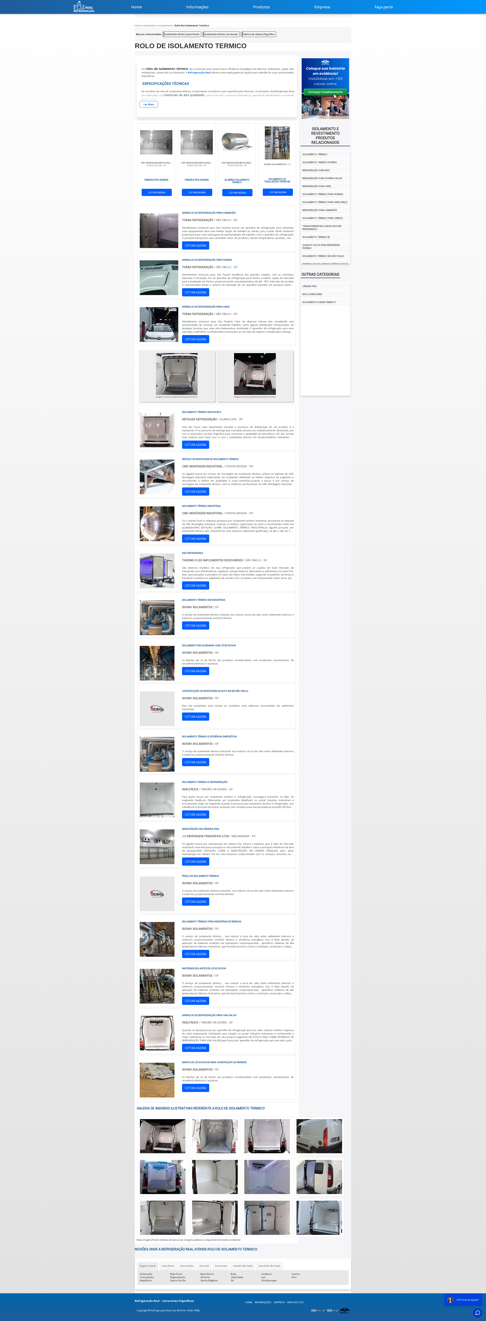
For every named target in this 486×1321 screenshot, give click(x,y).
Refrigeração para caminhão (319, 210)
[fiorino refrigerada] (267, 1177)
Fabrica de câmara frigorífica (259, 34)
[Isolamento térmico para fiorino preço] (319, 1218)
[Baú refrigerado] (157, 586)
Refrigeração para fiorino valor (322, 178)
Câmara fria (309, 286)
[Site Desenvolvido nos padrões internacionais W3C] (332, 1310)
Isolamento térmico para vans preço (325, 202)
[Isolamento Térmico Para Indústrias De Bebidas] (157, 955)
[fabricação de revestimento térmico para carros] (162, 1136)
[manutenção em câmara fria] (157, 862)
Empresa (322, 6)
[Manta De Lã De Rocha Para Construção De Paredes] (157, 1095)
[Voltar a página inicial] (83, 6)
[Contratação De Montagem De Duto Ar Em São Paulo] (157, 724)
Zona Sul (204, 1265)
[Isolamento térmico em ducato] (157, 445)
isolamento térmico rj (316, 237)
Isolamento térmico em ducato (221, 34)
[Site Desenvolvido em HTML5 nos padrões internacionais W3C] (318, 1310)
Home (136, 6)
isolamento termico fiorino (319, 162)
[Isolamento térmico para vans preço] (319, 1177)
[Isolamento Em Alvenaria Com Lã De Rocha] (157, 679)
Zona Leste (221, 1265)
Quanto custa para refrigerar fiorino (321, 246)
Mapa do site (295, 1302)
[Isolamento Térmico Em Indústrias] (157, 633)
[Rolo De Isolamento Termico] (177, 374)
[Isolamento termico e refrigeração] (157, 815)
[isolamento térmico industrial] (157, 539)
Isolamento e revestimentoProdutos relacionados (325, 136)
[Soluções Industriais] (344, 1310)
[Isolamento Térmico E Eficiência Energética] (157, 770)
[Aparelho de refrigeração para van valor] (157, 1048)
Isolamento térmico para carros (322, 218)
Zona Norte (168, 1265)
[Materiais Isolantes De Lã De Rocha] (157, 1002)
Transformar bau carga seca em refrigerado (321, 227)
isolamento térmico (314, 154)
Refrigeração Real (199, 72)
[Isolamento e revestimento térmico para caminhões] (162, 1218)
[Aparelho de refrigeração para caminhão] (267, 1218)
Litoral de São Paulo (269, 1265)
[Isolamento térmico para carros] (215, 1136)
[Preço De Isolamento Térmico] (157, 909)
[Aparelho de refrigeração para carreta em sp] (215, 1177)
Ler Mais (149, 104)
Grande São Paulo (243, 1265)
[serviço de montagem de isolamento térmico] (157, 492)
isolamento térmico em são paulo (323, 256)
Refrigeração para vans (316, 186)
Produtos (261, 6)
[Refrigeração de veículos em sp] (319, 1136)
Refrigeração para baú (316, 170)
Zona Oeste (186, 1265)
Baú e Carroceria (312, 294)
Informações (197, 6)
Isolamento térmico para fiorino (182, 34)
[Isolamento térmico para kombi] (215, 1218)
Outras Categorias (320, 274)
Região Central (148, 1265)
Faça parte (384, 6)
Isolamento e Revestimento (319, 302)
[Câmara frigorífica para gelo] (267, 1136)
